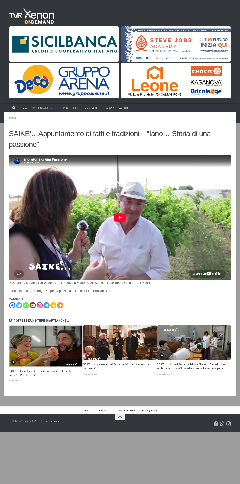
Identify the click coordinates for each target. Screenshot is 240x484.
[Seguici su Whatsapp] (222, 423)
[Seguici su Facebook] (216, 423)
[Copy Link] (53, 305)
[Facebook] (12, 305)
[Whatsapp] (26, 305)
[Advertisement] (105, 458)
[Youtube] (33, 305)
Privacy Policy (149, 410)
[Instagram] (40, 305)
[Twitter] (19, 305)
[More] (60, 305)
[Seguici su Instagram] (228, 423)
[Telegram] (46, 305)
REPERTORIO (68, 108)
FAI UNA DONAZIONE (117, 108)
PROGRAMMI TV (42, 108)
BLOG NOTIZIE (127, 410)
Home (24, 108)
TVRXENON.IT (91, 108)
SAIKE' (13, 117)
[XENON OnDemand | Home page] (32, 16)
